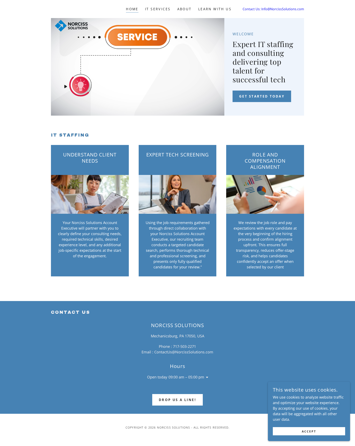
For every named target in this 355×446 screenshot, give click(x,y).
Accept (309, 431)
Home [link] (132, 9)
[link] (71, 8)
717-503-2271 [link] (184, 346)
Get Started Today (262, 96)
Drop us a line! (177, 400)
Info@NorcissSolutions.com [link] (282, 9)
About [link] (184, 9)
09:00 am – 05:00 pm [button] (186, 377)
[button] (206, 377)
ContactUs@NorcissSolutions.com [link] (183, 351)
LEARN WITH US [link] (215, 9)
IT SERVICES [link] (158, 9)
